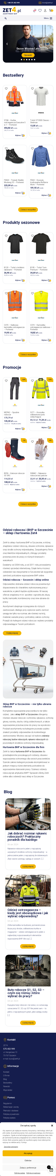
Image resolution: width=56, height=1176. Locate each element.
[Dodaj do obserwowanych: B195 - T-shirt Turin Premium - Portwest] (32, 236)
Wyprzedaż (7, 1090)
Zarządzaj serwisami (11, 1147)
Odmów (28, 1160)
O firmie (6, 1075)
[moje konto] (45, 10)
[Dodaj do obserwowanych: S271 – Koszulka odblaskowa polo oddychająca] (32, 381)
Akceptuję (28, 1153)
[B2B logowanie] (35, 10)
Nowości (6, 1086)
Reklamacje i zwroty (11, 1107)
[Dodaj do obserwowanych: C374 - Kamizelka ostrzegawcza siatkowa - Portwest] (32, 293)
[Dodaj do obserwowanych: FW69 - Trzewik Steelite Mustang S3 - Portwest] (6, 148)
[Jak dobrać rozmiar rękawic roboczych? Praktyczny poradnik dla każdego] (28, 829)
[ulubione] (40, 10)
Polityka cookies (19, 1173)
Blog (5, 1079)
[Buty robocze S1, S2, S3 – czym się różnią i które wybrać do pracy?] (28, 985)
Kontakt (6, 1072)
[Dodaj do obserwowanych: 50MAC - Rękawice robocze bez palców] (32, 442)
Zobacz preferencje (28, 1168)
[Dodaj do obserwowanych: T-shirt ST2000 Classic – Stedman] (32, 88)
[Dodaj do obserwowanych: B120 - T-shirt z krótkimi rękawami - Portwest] (6, 236)
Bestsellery (7, 1083)
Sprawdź (28, 55)
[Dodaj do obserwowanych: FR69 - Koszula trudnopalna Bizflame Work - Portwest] (32, 148)
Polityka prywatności (33, 1173)
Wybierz (18, 135)
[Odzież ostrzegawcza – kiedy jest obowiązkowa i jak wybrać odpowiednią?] (28, 906)
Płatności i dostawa (10, 1111)
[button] (52, 1125)
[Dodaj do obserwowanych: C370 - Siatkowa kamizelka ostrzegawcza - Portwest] (6, 293)
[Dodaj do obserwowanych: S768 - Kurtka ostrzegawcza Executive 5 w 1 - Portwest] (6, 88)
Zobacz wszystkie (28, 210)
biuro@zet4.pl (14, 1059)
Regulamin (7, 1103)
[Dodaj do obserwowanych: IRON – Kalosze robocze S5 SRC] (6, 442)
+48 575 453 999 (13, 3)
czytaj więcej (28, 866)
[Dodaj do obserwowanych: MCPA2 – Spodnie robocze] (6, 381)
